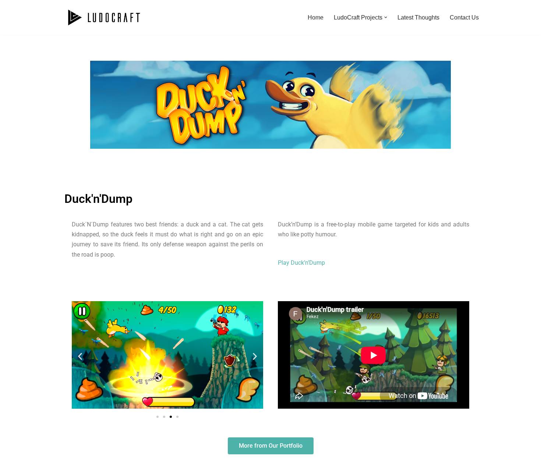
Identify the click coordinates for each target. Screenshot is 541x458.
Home (315, 17)
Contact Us (464, 17)
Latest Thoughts (418, 17)
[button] (385, 17)
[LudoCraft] (104, 17)
